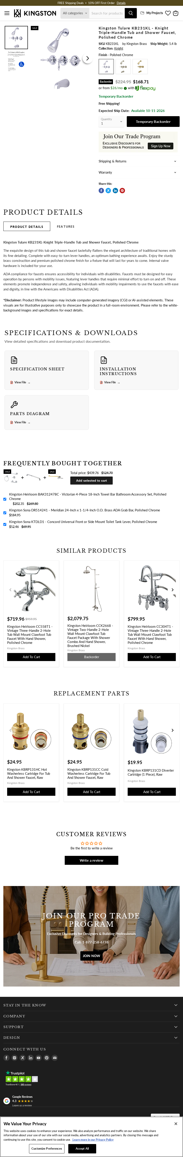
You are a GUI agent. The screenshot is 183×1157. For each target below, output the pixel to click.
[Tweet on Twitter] (108, 190)
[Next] (87, 58)
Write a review (91, 860)
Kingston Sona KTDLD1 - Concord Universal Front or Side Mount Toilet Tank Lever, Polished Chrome (83, 522)
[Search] (131, 13)
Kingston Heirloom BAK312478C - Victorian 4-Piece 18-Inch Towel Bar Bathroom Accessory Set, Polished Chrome (87, 496)
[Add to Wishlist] (88, 29)
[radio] (106, 66)
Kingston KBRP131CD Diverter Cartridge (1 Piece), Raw (151, 772)
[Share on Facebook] (101, 190)
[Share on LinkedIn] (115, 190)
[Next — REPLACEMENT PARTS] (172, 730)
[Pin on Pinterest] (122, 190)
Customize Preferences (46, 1148)
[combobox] (107, 13)
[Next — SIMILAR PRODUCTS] (172, 590)
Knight (118, 48)
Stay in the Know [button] (24, 1005)
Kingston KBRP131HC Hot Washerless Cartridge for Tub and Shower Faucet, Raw (28, 773)
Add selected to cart (91, 480)
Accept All (82, 1148)
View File (23, 382)
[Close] (176, 1124)
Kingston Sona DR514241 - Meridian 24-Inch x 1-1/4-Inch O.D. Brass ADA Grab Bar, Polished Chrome (84, 510)
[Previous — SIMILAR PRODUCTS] (10, 590)
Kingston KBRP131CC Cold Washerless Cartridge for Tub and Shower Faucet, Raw (88, 773)
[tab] (26, 226)
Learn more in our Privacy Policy (93, 1139)
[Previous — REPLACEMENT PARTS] (10, 730)
